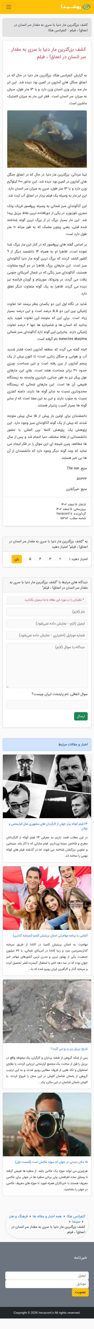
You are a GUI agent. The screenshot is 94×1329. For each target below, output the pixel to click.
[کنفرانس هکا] (75, 7)
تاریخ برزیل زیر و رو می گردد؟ (69, 1049)
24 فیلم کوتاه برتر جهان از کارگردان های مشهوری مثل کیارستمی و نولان (48, 826)
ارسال (81, 716)
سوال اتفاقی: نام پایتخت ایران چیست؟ (60, 694)
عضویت (80, 1292)
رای (16, 559)
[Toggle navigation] (9, 7)
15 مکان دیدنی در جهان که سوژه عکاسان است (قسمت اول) (51, 1162)
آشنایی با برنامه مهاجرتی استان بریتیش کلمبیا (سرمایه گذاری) (50, 935)
